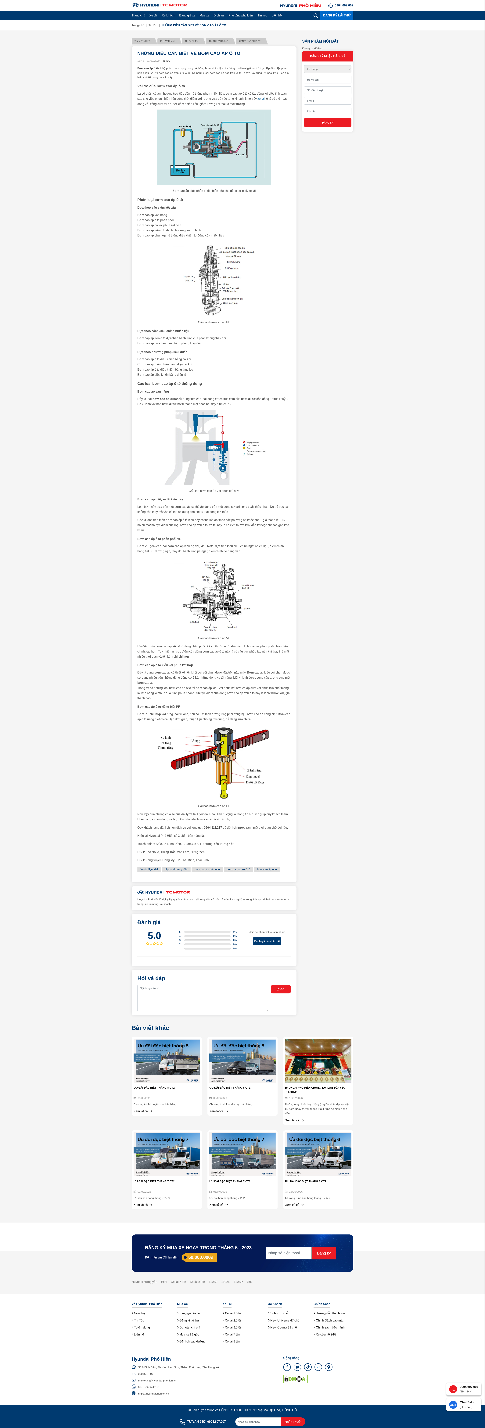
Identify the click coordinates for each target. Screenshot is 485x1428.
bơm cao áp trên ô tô (207, 869)
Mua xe (204, 15)
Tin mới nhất (142, 41)
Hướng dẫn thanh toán (331, 1313)
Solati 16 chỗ (279, 1313)
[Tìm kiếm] (315, 15)
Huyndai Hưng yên (144, 1281)
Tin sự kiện (191, 41)
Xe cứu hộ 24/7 (325, 1334)
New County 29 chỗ (283, 1327)
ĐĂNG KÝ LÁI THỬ (336, 15)
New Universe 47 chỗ (284, 1320)
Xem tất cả (141, 1111)
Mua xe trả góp (189, 1334)
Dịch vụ (219, 15)
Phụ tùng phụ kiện (240, 15)
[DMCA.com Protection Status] (295, 1378)
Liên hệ (277, 15)
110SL (213, 1281)
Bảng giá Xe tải (189, 1313)
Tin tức (262, 15)
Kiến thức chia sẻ (249, 41)
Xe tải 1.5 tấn (233, 1313)
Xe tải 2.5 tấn (233, 1320)
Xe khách (168, 15)
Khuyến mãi (167, 41)
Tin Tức (138, 1320)
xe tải (261, 98)
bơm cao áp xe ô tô (238, 869)
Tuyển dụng (141, 1327)
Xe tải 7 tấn (178, 1281)
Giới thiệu (140, 1313)
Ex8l (164, 1281)
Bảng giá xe (187, 15)
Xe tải (153, 15)
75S (249, 1281)
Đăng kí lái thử (189, 1320)
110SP (238, 1281)
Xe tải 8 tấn (197, 1281)
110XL (225, 1281)
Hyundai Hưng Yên (176, 869)
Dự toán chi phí (189, 1327)
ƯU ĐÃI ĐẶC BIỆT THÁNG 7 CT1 (229, 1181)
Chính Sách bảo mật (329, 1320)
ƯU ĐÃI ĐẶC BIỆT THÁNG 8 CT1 (229, 1087)
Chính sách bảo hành (330, 1327)
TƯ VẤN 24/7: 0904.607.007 (206, 1421)
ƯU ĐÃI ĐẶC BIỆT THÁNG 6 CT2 (305, 1181)
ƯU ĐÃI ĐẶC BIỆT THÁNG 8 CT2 (154, 1087)
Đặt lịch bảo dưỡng (192, 1341)
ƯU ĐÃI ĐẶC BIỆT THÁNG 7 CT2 (154, 1181)
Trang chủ (138, 15)
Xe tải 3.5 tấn (233, 1327)
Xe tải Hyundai (149, 869)
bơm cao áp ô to (267, 869)
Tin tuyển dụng (218, 41)
